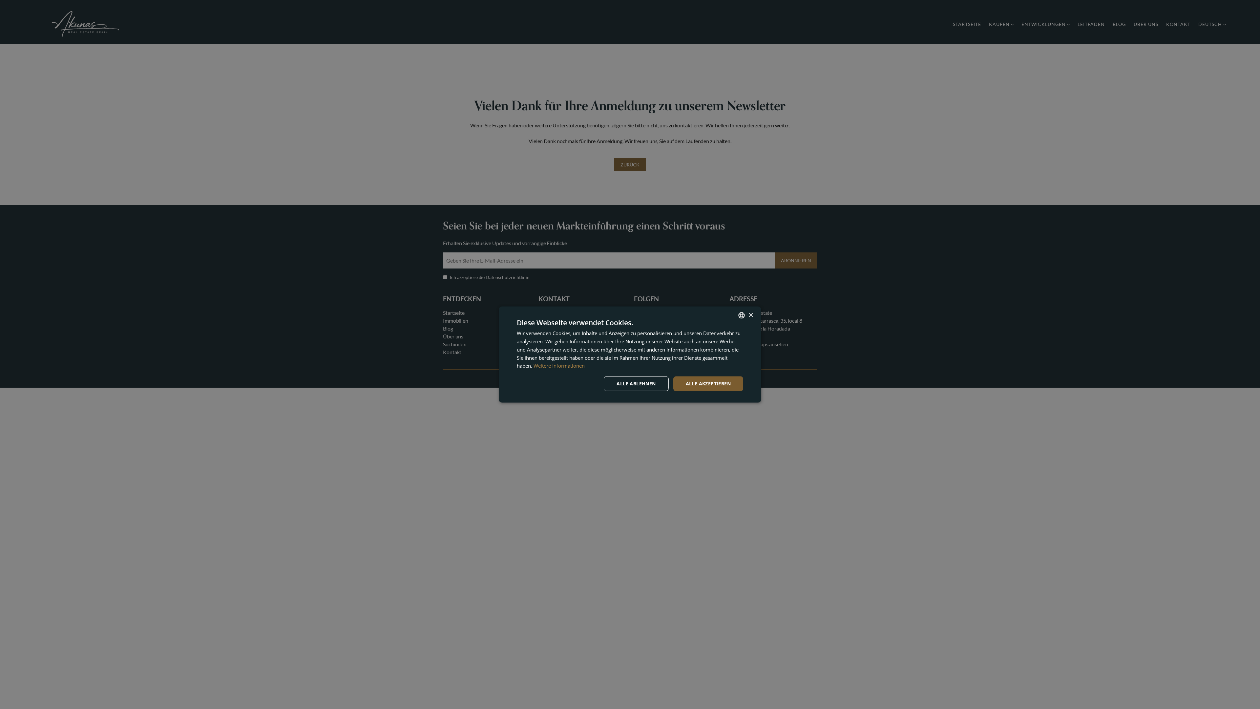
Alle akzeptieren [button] (708, 383)
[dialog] (630, 354)
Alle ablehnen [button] (636, 383)
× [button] (750, 314)
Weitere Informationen (559, 365)
